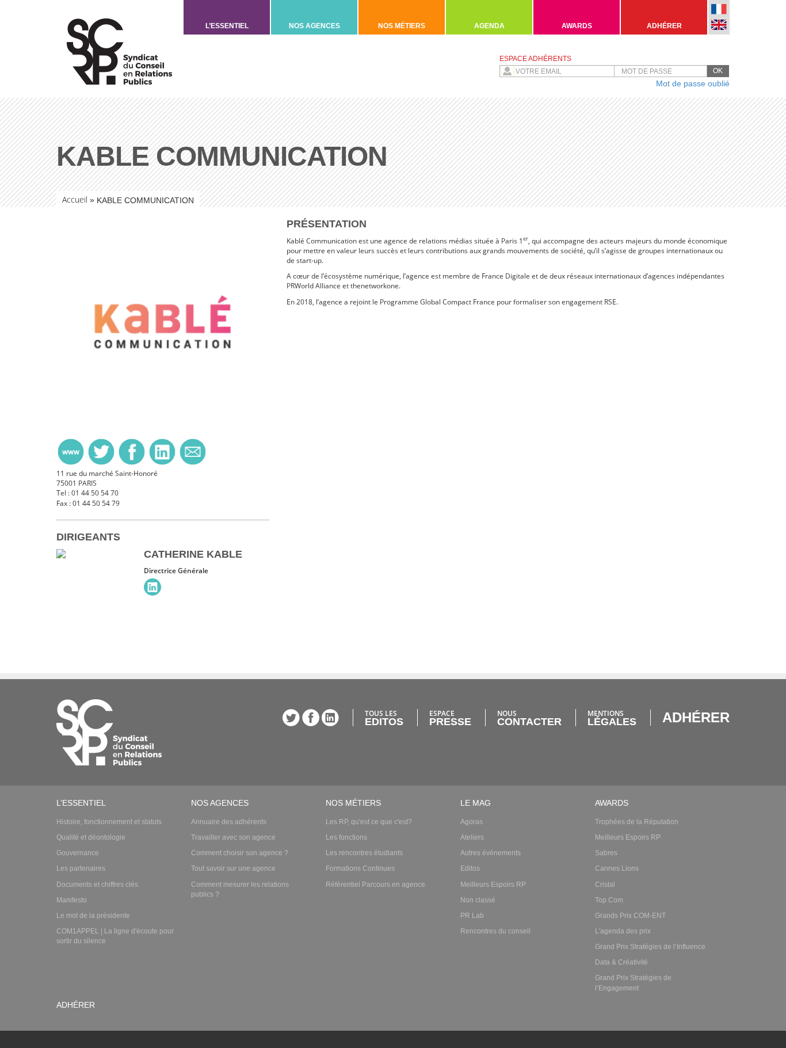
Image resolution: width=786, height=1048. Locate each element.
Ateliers (472, 837)
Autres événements (490, 853)
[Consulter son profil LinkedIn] (152, 587)
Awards (577, 26)
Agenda (489, 26)
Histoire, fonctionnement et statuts (109, 822)
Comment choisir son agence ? (239, 853)
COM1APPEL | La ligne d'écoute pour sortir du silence (115, 936)
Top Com (609, 900)
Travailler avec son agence (233, 837)
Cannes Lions (617, 868)
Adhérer (664, 26)
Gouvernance (77, 853)
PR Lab (472, 916)
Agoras (471, 822)
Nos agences (314, 26)
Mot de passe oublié (693, 83)
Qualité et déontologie (90, 837)
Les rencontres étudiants (364, 853)
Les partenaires (80, 868)
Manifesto (71, 900)
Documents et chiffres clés (97, 885)
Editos (470, 868)
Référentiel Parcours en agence (375, 885)
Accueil (74, 199)
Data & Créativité (621, 962)
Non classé (477, 900)
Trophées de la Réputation (636, 822)
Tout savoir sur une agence (233, 868)
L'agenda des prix (623, 931)
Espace (450, 717)
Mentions (611, 717)
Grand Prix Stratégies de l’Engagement (633, 983)
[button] (718, 71)
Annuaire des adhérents (228, 822)
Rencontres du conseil (495, 931)
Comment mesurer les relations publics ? (240, 889)
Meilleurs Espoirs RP (493, 885)
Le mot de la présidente (93, 916)
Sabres (606, 853)
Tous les (384, 717)
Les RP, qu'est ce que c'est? (369, 822)
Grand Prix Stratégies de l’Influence (650, 947)
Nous (529, 717)
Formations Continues (360, 868)
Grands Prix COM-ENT (630, 916)
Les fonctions (346, 837)
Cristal (605, 885)
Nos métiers (401, 26)
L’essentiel (227, 26)
